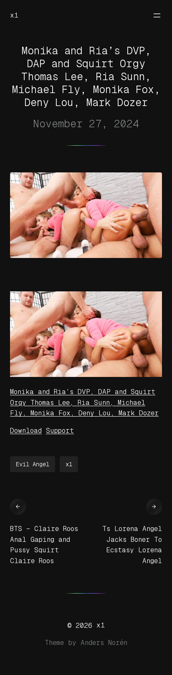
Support (60, 431)
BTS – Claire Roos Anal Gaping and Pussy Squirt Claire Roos (44, 545)
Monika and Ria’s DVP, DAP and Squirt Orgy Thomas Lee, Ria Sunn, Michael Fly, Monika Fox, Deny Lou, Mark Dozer (84, 402)
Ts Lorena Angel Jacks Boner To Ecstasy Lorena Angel (132, 545)
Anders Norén (104, 643)
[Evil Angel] (86, 375)
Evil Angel (32, 464)
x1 (14, 15)
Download (26, 431)
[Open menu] (157, 15)
